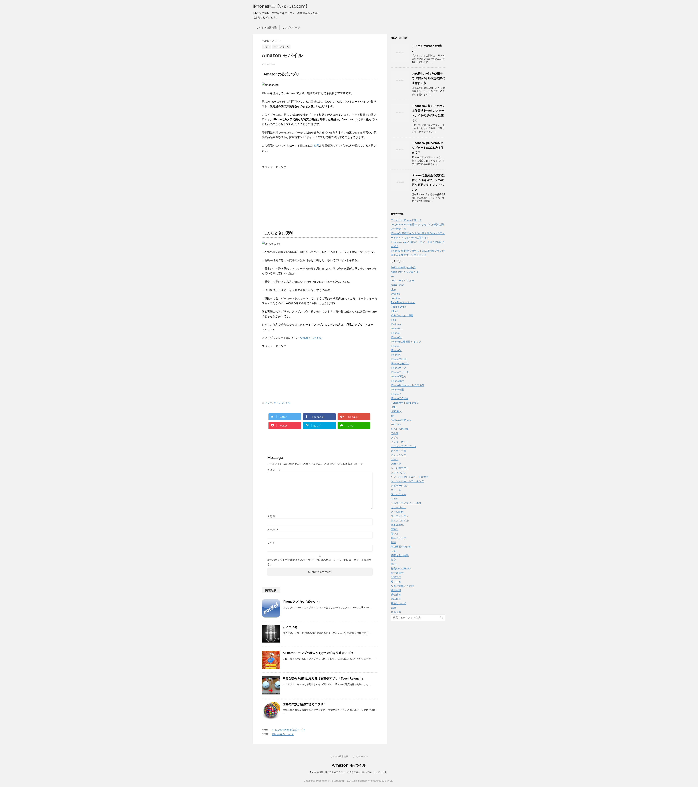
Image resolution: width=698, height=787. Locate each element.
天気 (393, 551)
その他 (394, 433)
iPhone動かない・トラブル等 (407, 385)
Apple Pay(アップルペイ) (405, 271)
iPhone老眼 (397, 389)
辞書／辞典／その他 (402, 585)
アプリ (268, 402)
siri (392, 415)
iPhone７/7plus (399, 398)
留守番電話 (397, 572)
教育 (393, 559)
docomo (395, 293)
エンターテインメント (403, 446)
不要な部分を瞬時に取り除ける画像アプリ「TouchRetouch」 (323, 678)
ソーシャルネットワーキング (407, 481)
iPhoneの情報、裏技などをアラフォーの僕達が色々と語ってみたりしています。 (349, 772)
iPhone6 (395, 346)
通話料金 (396, 599)
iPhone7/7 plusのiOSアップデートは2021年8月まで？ (427, 147)
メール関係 (397, 511)
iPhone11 (396, 328)
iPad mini (396, 324)
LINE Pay (396, 411)
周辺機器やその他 (401, 546)
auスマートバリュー (402, 280)
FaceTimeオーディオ (403, 302)
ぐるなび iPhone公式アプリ (288, 729)
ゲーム (394, 459)
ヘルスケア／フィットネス (406, 503)
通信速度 (396, 594)
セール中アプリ (400, 468)
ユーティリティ (400, 516)
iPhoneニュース (400, 372)
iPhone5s (396, 337)
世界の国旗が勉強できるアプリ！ (304, 704)
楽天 (316, 145)
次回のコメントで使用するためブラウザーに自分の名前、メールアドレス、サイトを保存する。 (319, 562)
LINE (393, 407)
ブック (394, 498)
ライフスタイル (282, 402)
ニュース (396, 489)
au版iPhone (397, 284)
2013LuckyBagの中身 (403, 267)
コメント (274, 469)
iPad (393, 319)
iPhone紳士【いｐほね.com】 (281, 6)
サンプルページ (291, 27)
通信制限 (396, 590)
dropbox (395, 298)
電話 (393, 607)
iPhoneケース (398, 367)
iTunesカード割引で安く (405, 402)
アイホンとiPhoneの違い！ (406, 220)
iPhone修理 (397, 380)
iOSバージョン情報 (402, 315)
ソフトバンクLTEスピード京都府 (409, 476)
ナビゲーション (400, 485)
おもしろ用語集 (400, 428)
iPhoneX (395, 354)
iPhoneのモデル (400, 363)
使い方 (394, 533)
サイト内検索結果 (266, 27)
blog (393, 289)
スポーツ (396, 463)
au (392, 276)
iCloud (394, 311)
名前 (271, 516)
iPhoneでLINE (399, 359)
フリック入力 (398, 494)
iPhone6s (396, 350)
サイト (271, 542)
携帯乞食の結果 (400, 555)
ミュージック (398, 507)
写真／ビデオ (398, 537)
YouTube (396, 424)
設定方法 (396, 577)
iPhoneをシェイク (283, 734)
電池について (398, 603)
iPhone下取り (398, 376)
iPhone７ (396, 394)
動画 (393, 542)
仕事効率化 (397, 524)
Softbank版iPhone (401, 420)
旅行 (393, 564)
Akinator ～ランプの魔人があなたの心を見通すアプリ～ (319, 652)
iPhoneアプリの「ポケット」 (302, 601)
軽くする (396, 581)
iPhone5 (395, 332)
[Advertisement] (292, 198)
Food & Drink (398, 306)
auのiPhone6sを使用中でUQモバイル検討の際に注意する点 (428, 78)
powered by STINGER (383, 781)
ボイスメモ (290, 627)
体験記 (394, 529)
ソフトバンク (398, 472)
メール (272, 529)
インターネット (400, 441)
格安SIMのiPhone (401, 568)
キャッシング (398, 455)
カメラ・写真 (398, 450)
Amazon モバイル (311, 337)
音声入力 (396, 612)
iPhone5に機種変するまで (406, 341)
